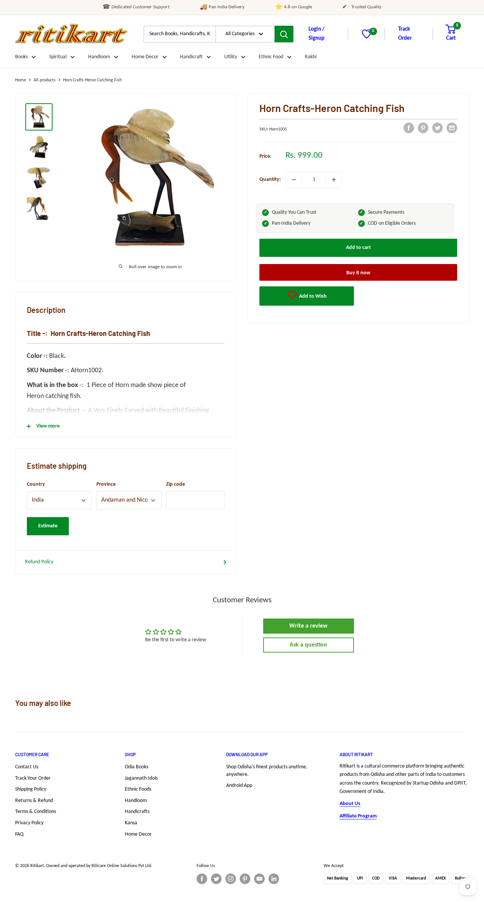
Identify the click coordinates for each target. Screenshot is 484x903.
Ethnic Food (271, 57)
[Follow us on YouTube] (259, 878)
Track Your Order (33, 778)
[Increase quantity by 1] (334, 180)
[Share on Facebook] (408, 128)
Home (20, 80)
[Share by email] (452, 128)
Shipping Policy (30, 789)
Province (106, 484)
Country (36, 484)
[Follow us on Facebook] (202, 878)
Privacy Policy (29, 823)
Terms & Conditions (35, 811)
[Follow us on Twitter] (216, 878)
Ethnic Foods (138, 789)
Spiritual (58, 57)
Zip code (175, 484)
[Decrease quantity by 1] (294, 180)
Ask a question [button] (308, 645)
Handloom (99, 57)
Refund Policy (39, 562)
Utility (230, 57)
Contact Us (26, 767)
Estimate (47, 526)
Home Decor (145, 57)
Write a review (308, 626)
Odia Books (136, 767)
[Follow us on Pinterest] (245, 878)
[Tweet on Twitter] (437, 128)
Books (21, 57)
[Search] (284, 34)
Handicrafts (137, 811)
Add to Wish (312, 296)
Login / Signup (316, 33)
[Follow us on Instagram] (230, 878)
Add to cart (358, 247)
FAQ (19, 834)
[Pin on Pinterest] (423, 128)
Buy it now (358, 273)
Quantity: (270, 179)
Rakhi (310, 57)
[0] (366, 37)
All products (45, 80)
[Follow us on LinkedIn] (273, 878)
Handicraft (191, 57)
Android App (239, 785)
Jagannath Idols (141, 778)
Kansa (131, 823)
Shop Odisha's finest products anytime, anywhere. (266, 770)
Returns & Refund (34, 801)
